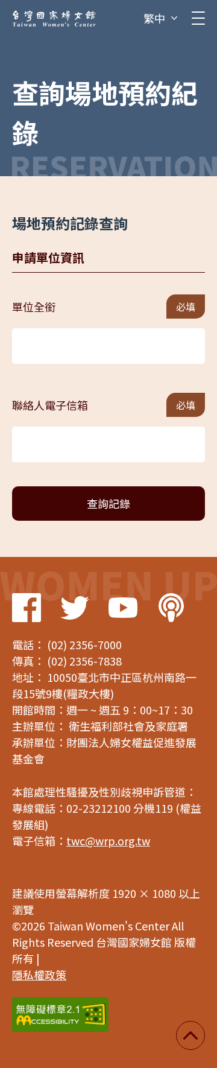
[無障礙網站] (60, 1014)
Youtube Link (122, 607)
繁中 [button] (154, 18)
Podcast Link (171, 607)
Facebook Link (26, 607)
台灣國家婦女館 (54, 18)
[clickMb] (198, 18)
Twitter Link (74, 607)
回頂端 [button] (190, 1035)
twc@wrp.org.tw (108, 840)
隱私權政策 (39, 974)
